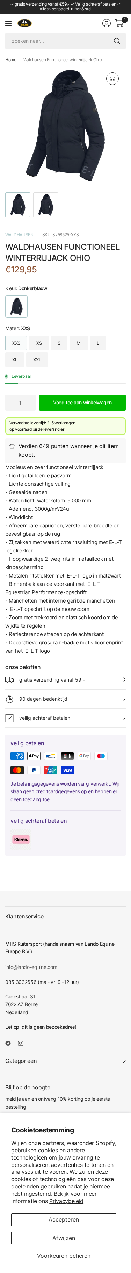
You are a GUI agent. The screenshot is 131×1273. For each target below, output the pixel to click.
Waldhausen (19, 234)
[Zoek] (117, 41)
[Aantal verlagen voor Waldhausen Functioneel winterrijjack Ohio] (11, 403)
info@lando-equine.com (31, 967)
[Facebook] (10, 1043)
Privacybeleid (66, 1201)
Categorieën (21, 1060)
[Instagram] (23, 1043)
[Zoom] (112, 78)
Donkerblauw (16, 306)
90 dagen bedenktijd (43, 699)
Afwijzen (63, 1237)
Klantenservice (24, 916)
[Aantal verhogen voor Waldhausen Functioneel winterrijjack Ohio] (30, 403)
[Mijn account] (106, 23)
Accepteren (64, 1219)
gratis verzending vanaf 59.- (52, 680)
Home (10, 60)
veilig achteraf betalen (44, 718)
